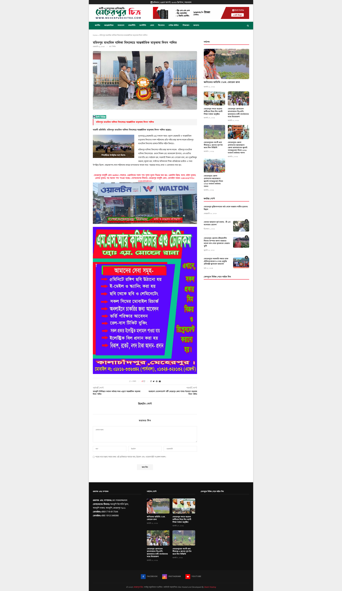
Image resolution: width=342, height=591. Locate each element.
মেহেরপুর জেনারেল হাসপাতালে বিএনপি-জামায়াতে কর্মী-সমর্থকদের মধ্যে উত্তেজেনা (238, 113)
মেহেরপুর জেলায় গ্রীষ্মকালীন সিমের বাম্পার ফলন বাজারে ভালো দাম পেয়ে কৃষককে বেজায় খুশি (217, 242)
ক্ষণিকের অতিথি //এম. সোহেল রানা (222, 82)
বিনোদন (161, 25)
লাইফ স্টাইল (174, 25)
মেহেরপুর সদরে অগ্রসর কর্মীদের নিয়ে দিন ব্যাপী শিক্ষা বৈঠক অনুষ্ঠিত (213, 111)
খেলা (152, 25)
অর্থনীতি (142, 25)
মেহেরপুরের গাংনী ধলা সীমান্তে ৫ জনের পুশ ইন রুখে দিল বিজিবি (213, 145)
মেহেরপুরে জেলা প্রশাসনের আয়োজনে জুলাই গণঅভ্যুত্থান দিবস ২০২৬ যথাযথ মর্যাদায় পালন (213, 181)
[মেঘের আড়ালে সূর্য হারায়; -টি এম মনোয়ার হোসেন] (241, 226)
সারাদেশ (121, 25)
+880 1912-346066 (110, 515)
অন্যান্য (196, 25)
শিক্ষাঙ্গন (186, 25)
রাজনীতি (131, 25)
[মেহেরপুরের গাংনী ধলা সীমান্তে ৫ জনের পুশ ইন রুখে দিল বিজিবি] (214, 132)
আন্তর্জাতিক (109, 25)
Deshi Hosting (210, 587)
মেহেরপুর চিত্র (138, 587)
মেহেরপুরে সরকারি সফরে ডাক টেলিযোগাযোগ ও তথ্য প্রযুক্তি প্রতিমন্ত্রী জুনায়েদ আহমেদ (216, 261)
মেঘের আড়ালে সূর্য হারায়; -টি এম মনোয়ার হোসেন (217, 223)
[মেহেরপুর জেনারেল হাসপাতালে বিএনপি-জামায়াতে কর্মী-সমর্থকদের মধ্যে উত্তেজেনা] (238, 98)
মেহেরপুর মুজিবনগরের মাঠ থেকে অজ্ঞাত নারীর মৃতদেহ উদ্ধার (226, 208)
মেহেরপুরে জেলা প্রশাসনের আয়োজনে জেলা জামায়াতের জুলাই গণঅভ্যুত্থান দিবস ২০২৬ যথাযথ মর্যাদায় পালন (237, 147)
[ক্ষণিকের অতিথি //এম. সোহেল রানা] (226, 64)
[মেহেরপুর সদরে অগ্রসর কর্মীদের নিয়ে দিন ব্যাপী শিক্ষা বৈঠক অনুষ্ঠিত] (214, 98)
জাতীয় (97, 25)
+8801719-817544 (109, 511)
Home (95, 35)
